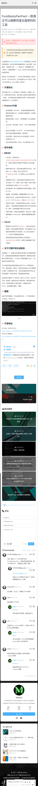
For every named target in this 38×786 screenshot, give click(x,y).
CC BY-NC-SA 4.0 (11, 357)
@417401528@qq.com (20, 573)
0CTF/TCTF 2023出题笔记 (17, 751)
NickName (6, 517)
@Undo (15, 610)
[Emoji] (8, 544)
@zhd (14, 635)
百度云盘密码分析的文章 (17, 61)
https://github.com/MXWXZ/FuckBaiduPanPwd (17, 331)
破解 (10, 365)
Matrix (6, 360)
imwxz (14, 347)
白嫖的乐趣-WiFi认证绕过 (17, 744)
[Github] (17, 718)
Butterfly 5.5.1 (26, 775)
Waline (31, 676)
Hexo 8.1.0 (14, 775)
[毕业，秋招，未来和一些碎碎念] (5, 758)
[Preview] (10, 544)
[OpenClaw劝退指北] (5, 732)
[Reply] (34, 554)
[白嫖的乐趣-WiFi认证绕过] (5, 745)
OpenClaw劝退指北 (15, 731)
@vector (15, 663)
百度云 (16, 365)
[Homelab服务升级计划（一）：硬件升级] (5, 738)
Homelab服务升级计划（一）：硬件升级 (21, 737)
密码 (4, 365)
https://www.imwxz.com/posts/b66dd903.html (19, 352)
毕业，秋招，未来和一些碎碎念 (18, 757)
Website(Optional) (8, 525)
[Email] (21, 718)
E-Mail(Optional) (8, 521)
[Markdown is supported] (5, 544)
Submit (31, 543)
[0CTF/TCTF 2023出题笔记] (5, 752)
